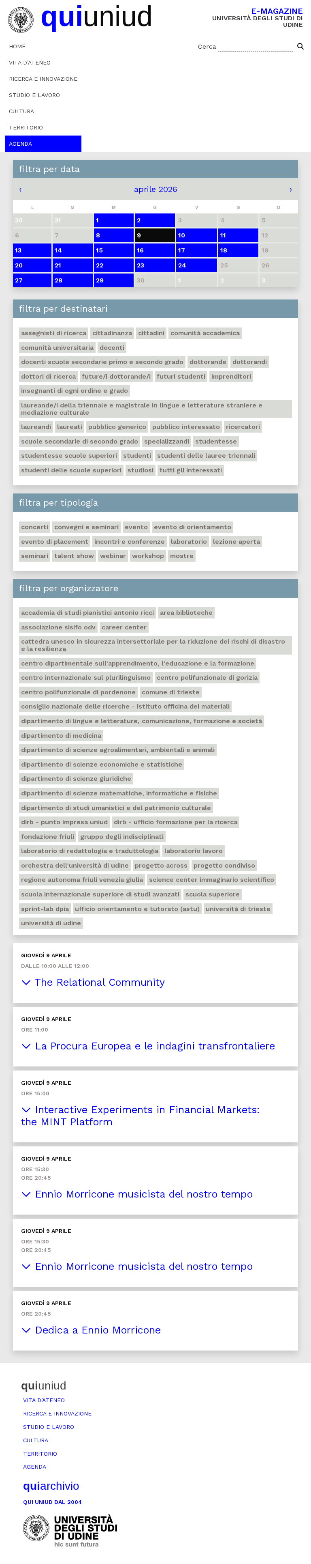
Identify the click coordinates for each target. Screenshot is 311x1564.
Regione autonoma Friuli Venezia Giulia (82, 879)
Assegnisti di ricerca (53, 333)
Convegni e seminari (86, 527)
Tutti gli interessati (191, 470)
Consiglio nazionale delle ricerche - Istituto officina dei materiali (125, 706)
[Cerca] (300, 46)
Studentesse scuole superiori (69, 455)
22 (99, 265)
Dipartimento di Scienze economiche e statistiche (101, 764)
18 (223, 250)
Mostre (182, 556)
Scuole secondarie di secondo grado (79, 441)
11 (223, 235)
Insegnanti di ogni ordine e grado (74, 390)
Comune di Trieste (171, 692)
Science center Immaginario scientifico (211, 879)
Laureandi (36, 427)
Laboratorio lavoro (193, 851)
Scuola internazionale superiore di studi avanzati (100, 894)
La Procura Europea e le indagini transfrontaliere (153, 1046)
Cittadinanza (112, 333)
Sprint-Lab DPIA (45, 909)
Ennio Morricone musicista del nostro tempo (142, 1194)
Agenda (20, 143)
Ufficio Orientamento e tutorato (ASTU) (137, 909)
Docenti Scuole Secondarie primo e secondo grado (102, 362)
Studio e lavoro (34, 95)
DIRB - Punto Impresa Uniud (64, 822)
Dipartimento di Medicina (61, 735)
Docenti (112, 347)
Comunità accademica (205, 333)
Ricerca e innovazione (43, 78)
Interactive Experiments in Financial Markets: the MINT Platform (140, 1116)
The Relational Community (98, 982)
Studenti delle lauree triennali (206, 455)
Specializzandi (166, 441)
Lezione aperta (236, 541)
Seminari (34, 556)
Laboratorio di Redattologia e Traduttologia (89, 851)
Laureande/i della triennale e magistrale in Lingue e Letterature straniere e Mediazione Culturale (141, 408)
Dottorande (208, 362)
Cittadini (151, 333)
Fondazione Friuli (47, 836)
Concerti (34, 527)
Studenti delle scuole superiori (71, 470)
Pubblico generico (117, 427)
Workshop (148, 556)
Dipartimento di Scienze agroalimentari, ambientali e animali (118, 750)
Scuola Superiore (212, 894)
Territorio (26, 127)
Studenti (137, 455)
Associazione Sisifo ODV (58, 627)
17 (181, 250)
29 (100, 280)
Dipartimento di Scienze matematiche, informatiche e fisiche (119, 793)
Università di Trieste (238, 909)
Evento (136, 527)
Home (17, 46)
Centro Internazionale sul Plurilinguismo (86, 677)
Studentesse (216, 441)
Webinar (113, 556)
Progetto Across (161, 865)
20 (19, 265)
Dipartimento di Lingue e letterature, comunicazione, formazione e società (141, 721)
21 (58, 265)
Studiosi (140, 470)
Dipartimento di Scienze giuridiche (76, 778)
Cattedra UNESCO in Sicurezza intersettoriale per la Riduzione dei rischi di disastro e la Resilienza (153, 645)
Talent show (74, 556)
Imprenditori (231, 376)
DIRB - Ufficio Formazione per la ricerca (175, 822)
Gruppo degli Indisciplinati (122, 836)
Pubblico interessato (186, 427)
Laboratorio (189, 541)
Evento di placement (54, 541)
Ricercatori (243, 427)
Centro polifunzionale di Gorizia (207, 677)
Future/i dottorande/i (116, 376)
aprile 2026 (155, 189)
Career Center (124, 627)
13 (18, 250)
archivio (51, 1486)
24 (182, 265)
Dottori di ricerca (48, 376)
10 (181, 235)
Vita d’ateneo (30, 62)
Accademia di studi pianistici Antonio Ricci (87, 612)
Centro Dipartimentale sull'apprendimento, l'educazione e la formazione (137, 663)
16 (140, 250)
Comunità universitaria (57, 347)
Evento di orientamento (192, 527)
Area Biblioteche (186, 612)
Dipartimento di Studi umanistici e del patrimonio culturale (116, 808)
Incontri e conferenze (129, 541)
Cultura (21, 111)
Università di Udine (51, 923)
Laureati (69, 427)
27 (19, 280)
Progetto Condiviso (224, 865)
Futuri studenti (181, 376)
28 (58, 280)
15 (99, 250)
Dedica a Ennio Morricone (96, 1330)
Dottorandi (249, 362)
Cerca (207, 46)
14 (58, 250)
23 (140, 265)
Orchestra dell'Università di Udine (75, 865)
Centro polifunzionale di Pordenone (78, 692)
